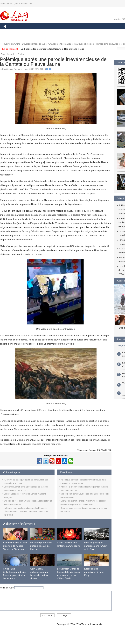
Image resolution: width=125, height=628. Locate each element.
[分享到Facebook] (39, 461)
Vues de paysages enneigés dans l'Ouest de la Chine (95, 545)
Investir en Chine (11, 43)
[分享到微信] (70, 461)
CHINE (9, 30)
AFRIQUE (52, 30)
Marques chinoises (84, 43)
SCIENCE (66, 30)
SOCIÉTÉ (96, 30)
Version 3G (119, 19)
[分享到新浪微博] (52, 461)
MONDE (38, 30)
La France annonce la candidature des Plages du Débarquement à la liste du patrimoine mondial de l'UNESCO (26, 511)
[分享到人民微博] (58, 461)
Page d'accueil (7, 54)
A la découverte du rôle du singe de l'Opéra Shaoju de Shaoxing (15, 545)
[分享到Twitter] (46, 461)
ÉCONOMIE (23, 30)
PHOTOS (10, 37)
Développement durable (34, 43)
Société (21, 54)
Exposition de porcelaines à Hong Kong (94, 571)
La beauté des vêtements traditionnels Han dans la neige (52, 49)
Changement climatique (60, 43)
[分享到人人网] (64, 461)
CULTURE (82, 30)
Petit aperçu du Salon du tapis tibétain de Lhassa (41, 545)
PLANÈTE (111, 30)
